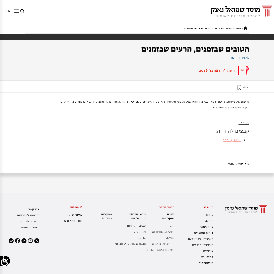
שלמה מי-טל (239, 57)
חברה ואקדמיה (168, 216)
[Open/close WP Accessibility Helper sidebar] (5, 261)
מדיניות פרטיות (29, 221)
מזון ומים (140, 231)
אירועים (208, 251)
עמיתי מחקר (74, 215)
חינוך (171, 225)
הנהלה (209, 221)
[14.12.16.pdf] (243, 70)
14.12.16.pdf (231, 140)
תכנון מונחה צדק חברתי (130, 243)
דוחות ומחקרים (203, 233)
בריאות (141, 237)
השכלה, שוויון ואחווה (160, 231)
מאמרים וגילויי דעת (231, 28)
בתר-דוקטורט (73, 221)
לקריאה (243, 122)
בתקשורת (207, 257)
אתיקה (170, 237)
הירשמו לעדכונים (28, 215)
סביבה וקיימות (136, 225)
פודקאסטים (206, 263)
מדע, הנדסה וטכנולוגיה (137, 216)
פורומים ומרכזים (202, 245)
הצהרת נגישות (30, 227)
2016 (230, 164)
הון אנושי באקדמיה (161, 243)
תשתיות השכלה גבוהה (160, 250)
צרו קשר (33, 209)
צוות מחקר (206, 227)
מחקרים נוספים (106, 216)
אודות (209, 215)
